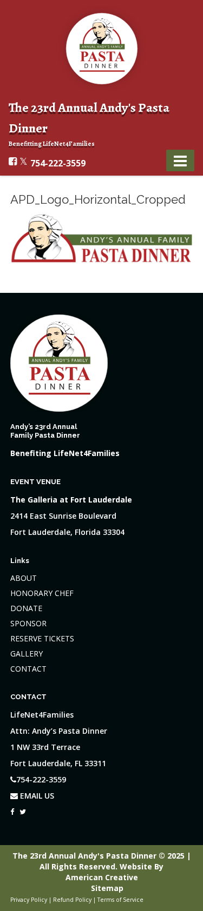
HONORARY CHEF (42, 593)
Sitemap (107, 888)
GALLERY (26, 653)
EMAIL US (36, 796)
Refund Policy (72, 899)
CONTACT (28, 669)
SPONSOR (28, 623)
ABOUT (23, 578)
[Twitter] (22, 809)
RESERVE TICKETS (42, 638)
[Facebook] (12, 809)
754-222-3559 (58, 163)
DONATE (26, 608)
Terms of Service (120, 899)
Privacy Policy (28, 899)
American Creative (102, 877)
